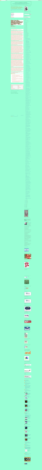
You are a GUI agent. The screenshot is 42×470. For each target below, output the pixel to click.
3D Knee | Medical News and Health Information (27, 44)
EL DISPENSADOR (26, 380)
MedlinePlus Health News (27, 81)
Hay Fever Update (26, 160)
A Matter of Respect (27, 118)
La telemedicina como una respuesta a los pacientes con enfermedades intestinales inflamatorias (29, 410)
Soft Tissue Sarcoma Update (27, 172)
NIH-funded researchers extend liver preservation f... (27, 43)
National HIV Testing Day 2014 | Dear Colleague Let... (28, 121)
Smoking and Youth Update (27, 167)
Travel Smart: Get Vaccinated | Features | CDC (27, 145)
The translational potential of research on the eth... (27, 91)
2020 (25, 27)
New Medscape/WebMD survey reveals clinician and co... (28, 154)
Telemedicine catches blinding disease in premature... (27, 191)
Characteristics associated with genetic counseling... (27, 58)
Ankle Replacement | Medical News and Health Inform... (27, 46)
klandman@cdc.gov (13, 72)
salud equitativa (29, 222)
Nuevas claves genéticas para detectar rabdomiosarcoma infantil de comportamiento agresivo (27, 384)
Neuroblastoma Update (27, 170)
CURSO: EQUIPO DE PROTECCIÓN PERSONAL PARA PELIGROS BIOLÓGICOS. (28, 394)
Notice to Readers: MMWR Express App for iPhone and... (28, 181)
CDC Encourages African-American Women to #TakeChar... (27, 135)
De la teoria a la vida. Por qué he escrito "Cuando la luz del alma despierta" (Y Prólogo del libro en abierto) (28, 406)
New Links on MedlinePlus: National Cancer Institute (27, 128)
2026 (25, 22)
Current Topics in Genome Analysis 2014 (27, 95)
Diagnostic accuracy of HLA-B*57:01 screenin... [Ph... (27, 62)
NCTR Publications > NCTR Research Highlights (27, 126)
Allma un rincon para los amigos (28, 453)
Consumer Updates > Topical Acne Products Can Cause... (28, 117)
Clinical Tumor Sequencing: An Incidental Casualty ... (28, 75)
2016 (25, 30)
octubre (26, 34)
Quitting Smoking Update (27, 169)
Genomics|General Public (27, 48)
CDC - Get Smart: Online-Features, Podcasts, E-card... (28, 150)
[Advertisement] (15, 110)
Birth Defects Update (27, 165)
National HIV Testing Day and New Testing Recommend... (27, 188)
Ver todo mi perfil (26, 246)
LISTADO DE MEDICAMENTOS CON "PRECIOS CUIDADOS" (27, 445)
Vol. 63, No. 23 (12, 15)
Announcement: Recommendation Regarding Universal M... (28, 182)
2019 (25, 28)
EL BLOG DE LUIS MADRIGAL (27, 413)
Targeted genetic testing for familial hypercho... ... (27, 65)
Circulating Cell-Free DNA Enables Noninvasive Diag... (28, 68)
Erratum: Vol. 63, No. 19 (27, 180)
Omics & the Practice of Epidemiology (27, 98)
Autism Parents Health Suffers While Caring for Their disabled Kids (29, 435)
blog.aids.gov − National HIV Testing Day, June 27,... (27, 123)
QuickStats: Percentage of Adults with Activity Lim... (28, 179)
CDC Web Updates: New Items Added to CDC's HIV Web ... (27, 133)
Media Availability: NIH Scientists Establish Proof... (28, 157)
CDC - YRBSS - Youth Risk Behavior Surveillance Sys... (28, 131)
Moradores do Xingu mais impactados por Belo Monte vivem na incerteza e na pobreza (28, 443)
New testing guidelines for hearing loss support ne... (28, 80)
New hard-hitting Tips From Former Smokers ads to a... (27, 82)
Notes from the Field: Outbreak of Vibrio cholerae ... (28, 184)
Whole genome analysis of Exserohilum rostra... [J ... (27, 54)
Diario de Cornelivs (26, 404)
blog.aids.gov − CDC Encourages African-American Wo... (28, 122)
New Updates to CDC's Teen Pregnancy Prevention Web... (28, 137)
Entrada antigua (22, 115)
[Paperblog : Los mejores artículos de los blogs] (25, 277)
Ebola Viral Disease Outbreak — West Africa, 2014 (28, 177)
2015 (25, 31)
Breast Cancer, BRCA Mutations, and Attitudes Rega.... (28, 77)
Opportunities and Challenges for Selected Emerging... (28, 100)
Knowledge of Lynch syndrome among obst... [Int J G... (28, 70)
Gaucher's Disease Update (27, 158)
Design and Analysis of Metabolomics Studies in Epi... (28, 105)
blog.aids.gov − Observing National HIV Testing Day (27, 125)
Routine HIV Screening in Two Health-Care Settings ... (27, 187)
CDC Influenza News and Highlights (27, 132)
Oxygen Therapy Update (27, 109)
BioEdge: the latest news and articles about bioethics (27, 119)
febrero (26, 202)
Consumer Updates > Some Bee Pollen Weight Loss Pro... (28, 112)
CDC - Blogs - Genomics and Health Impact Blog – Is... (27, 84)
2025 (25, 23)
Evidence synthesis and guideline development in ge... (28, 52)
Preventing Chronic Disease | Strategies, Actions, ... (27, 93)
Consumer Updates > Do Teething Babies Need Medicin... (28, 114)
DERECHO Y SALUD (27, 396)
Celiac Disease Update (27, 108)
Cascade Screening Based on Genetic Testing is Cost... (27, 66)
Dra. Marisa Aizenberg (27, 408)
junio (26, 37)
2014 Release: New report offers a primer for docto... (28, 94)
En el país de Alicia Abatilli (27, 424)
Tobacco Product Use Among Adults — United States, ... (27, 185)
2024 (25, 24)
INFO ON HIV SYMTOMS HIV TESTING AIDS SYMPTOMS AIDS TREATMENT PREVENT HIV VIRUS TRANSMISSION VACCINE (28, 448)
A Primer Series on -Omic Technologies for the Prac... (27, 103)
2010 (25, 206)
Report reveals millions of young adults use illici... (28, 161)
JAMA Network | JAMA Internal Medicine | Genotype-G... (28, 89)
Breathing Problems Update (27, 107)
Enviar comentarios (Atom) (15, 116)
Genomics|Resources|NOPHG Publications (27, 50)
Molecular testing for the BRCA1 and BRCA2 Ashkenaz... (28, 69)
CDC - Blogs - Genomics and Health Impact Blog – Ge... (27, 85)
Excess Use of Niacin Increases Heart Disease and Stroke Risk (29, 418)
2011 (25, 205)
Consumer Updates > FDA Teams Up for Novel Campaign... (28, 113)
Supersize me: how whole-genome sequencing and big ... (28, 99)
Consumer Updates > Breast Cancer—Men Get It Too (27, 116)
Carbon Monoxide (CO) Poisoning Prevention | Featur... (28, 144)
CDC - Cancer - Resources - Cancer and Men (27, 141)
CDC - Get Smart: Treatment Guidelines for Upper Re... (27, 153)
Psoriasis (26, 127)
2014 (25, 32)
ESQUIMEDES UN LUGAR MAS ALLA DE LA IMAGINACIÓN (28, 438)
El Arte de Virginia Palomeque (27, 426)
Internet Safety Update (27, 162)
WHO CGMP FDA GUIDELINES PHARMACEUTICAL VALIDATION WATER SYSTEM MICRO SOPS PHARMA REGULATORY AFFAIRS (28, 416)
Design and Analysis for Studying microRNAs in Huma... (28, 102)
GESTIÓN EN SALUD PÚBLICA (28, 385)
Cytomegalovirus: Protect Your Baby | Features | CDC (28, 142)
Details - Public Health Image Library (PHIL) (27, 138)
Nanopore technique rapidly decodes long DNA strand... (27, 195)
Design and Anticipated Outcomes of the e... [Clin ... (28, 63)
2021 (25, 26)
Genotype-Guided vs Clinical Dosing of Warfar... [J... (27, 61)
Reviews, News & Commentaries (28, 51)
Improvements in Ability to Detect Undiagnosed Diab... (28, 88)
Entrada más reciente (12, 115)
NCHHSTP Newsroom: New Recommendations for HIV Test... (27, 197)
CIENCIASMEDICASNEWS (21, 2)
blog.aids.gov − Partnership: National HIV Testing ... (27, 192)
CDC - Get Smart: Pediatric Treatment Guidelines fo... (27, 151)
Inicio (17, 115)
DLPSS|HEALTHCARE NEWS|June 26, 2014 (27, 176)
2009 (25, 207)
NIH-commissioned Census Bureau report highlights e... (27, 38)
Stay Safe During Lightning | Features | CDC (27, 139)
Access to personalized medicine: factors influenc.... (28, 79)
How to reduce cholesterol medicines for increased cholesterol (29, 450)
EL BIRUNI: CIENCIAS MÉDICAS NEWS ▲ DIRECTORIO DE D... (27, 42)
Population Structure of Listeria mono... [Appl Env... (28, 55)
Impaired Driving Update (27, 166)
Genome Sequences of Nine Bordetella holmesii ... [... (27, 57)
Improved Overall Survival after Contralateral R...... (28, 72)
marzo (26, 201)
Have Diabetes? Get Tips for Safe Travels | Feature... (28, 146)
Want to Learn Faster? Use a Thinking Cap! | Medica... (27, 47)
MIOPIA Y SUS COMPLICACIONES (29, 421)
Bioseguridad (26, 392)
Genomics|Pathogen (27, 49)
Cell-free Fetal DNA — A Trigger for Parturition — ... (28, 59)
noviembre (26, 33)
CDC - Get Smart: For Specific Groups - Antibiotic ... (27, 149)
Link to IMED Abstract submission (27, 193)
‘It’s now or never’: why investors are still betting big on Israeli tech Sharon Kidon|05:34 (28, 391)
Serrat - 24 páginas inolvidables (28, 430)
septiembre (26, 35)
